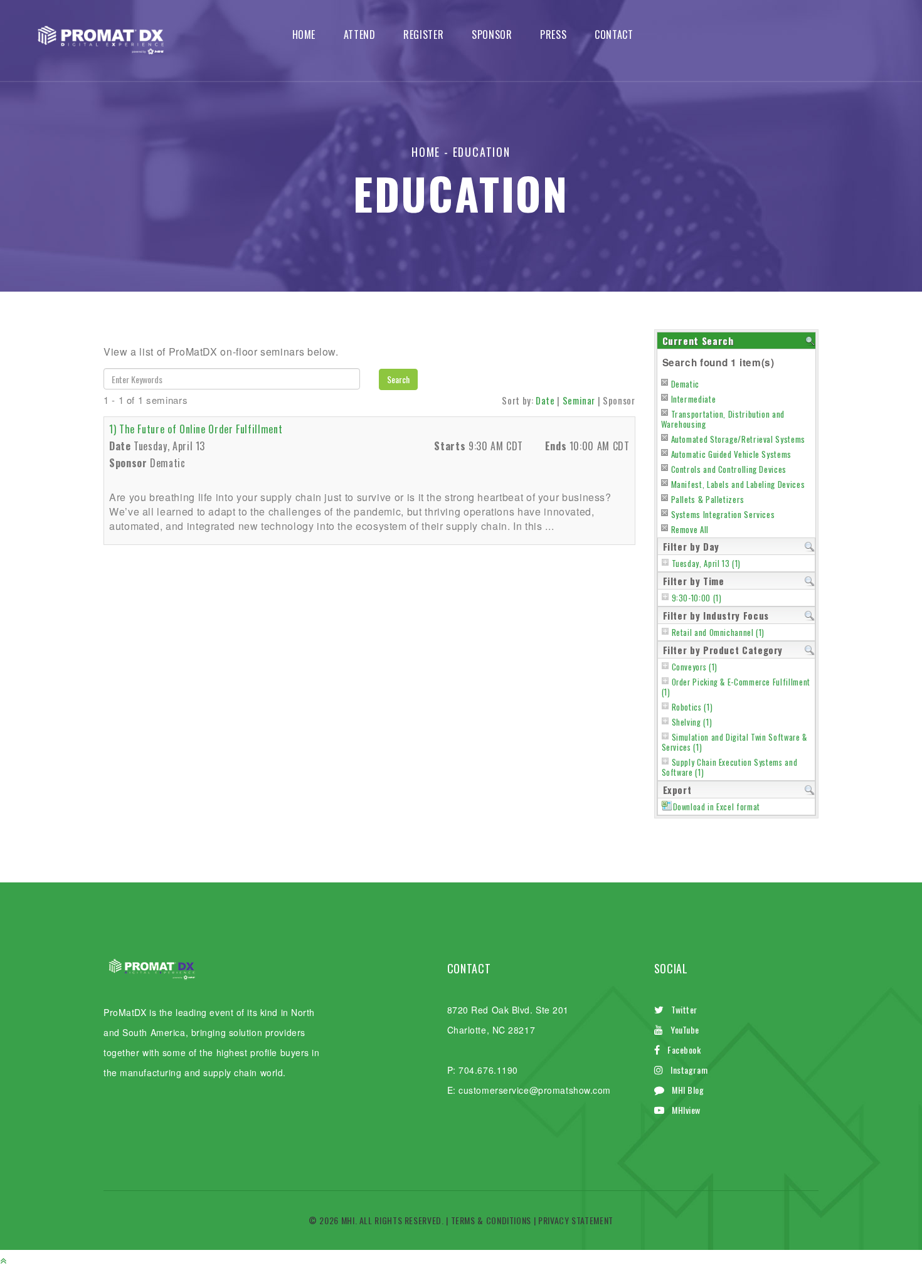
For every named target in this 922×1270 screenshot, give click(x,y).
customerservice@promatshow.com (534, 1090)
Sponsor (492, 35)
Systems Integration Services (723, 514)
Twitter (684, 1009)
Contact (614, 35)
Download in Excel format (716, 807)
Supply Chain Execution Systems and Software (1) (730, 767)
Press (553, 35)
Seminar (579, 400)
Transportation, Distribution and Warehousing (723, 419)
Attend (360, 35)
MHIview (686, 1109)
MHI (348, 1220)
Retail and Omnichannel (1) (718, 632)
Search (398, 379)
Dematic (685, 384)
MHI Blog (688, 1089)
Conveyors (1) (695, 667)
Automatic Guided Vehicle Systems (731, 454)
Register (423, 35)
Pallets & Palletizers (707, 499)
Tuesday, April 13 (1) (706, 563)
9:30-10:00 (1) (697, 598)
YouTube (684, 1029)
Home (304, 35)
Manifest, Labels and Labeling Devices (738, 484)
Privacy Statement (575, 1220)
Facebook (684, 1049)
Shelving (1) (692, 722)
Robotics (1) (692, 707)
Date (545, 400)
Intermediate (693, 399)
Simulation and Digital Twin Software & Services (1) (734, 742)
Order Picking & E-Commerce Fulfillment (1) (736, 687)
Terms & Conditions (491, 1220)
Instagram (688, 1069)
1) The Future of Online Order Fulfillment (195, 429)
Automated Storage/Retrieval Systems (738, 439)
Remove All (690, 529)
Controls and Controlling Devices (729, 469)
